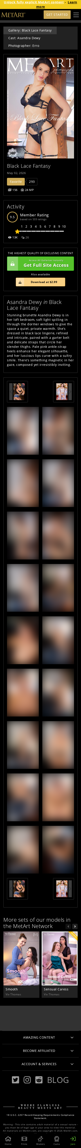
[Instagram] (27, 1080)
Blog (58, 1079)
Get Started (57, 14)
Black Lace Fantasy (28, 165)
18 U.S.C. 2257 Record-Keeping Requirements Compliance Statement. (40, 1117)
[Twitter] (15, 1080)
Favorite (16, 181)
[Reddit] (39, 1080)
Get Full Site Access (46, 263)
